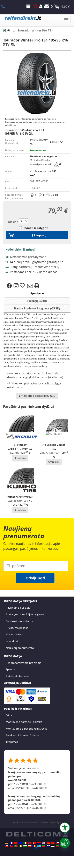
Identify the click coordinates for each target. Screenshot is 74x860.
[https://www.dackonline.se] (20, 843)
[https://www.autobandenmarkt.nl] (39, 843)
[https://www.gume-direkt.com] (57, 843)
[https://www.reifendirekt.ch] (15, 843)
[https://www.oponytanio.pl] (29, 846)
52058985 (5, 6)
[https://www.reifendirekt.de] (6, 843)
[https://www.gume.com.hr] (48, 846)
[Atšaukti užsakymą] (35, 6)
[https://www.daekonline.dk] (34, 843)
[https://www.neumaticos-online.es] (48, 843)
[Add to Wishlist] (23, 285)
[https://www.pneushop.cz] (6, 846)
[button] (65, 827)
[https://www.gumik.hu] (25, 846)
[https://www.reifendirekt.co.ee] (52, 846)
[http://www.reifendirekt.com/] (36, 848)
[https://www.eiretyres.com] (20, 846)
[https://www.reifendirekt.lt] (57, 846)
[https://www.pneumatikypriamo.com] (11, 846)
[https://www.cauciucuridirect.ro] (34, 846)
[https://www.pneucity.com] (15, 846)
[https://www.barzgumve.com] (43, 846)
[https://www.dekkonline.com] (29, 843)
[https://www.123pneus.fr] (11, 843)
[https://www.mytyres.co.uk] (43, 843)
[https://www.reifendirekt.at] (52, 843)
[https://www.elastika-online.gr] (39, 846)
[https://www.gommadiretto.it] (25, 843)
